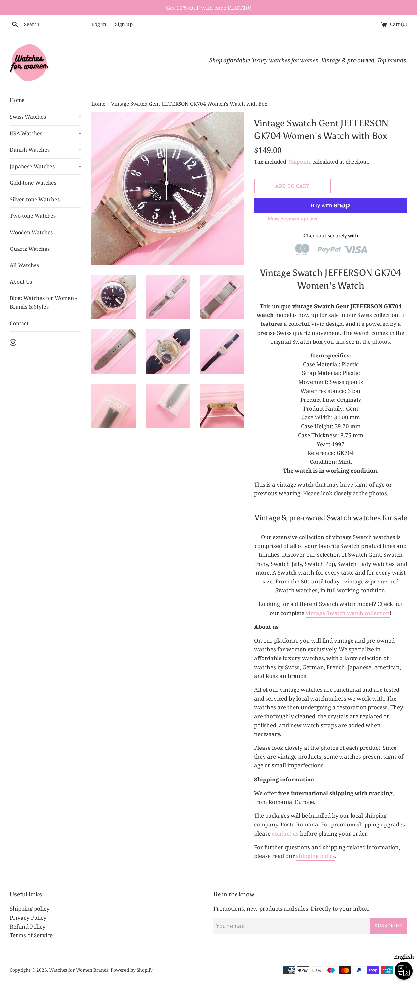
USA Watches (45, 133)
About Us (21, 281)
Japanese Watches (45, 166)
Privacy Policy (28, 917)
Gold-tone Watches (33, 182)
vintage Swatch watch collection (348, 613)
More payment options (292, 219)
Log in (98, 24)
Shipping (300, 161)
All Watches (24, 265)
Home (17, 100)
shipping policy (315, 856)
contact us (285, 833)
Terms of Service (31, 935)
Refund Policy (28, 926)
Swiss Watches (45, 116)
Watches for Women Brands (78, 970)
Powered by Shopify (132, 970)
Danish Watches (45, 149)
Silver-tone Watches (35, 199)
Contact (19, 323)
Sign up (124, 24)
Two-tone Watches (33, 215)
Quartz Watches (30, 248)
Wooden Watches (31, 232)
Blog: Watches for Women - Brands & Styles (43, 302)
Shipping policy (30, 908)
